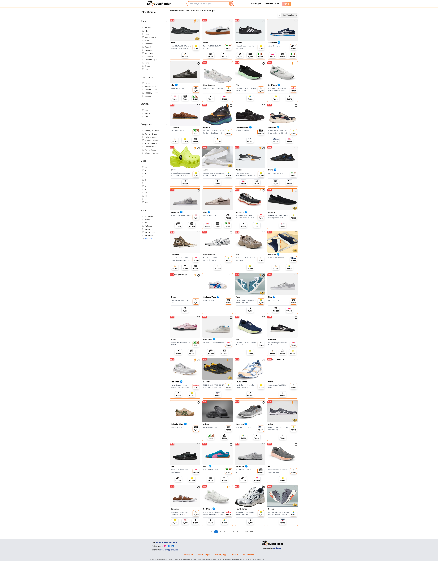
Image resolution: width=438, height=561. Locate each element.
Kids (146, 117)
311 (246, 532)
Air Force (148, 226)
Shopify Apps (221, 554)
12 (146, 199)
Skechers (149, 44)
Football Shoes (151, 143)
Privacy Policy (196, 559)
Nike (146, 31)
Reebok (148, 47)
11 (146, 196)
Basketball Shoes (152, 140)
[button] (154, 21)
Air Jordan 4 (150, 232)
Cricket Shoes (150, 147)
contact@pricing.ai (169, 550)
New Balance (150, 37)
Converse (149, 56)
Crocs (147, 66)
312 (251, 532)
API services (248, 554)
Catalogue (256, 4)
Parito (235, 554)
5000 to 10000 (151, 90)
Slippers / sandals (152, 153)
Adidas (148, 28)
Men (146, 110)
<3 (146, 167)
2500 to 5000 (150, 86)
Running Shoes (151, 134)
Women (148, 113)
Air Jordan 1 (150, 229)
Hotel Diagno (203, 554)
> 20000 (148, 96)
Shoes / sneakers (152, 131)
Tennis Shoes (150, 150)
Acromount (149, 216)
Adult (147, 223)
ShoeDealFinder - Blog (166, 542)
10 (146, 193)
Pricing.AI (188, 554)
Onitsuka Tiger (151, 60)
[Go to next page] (256, 531)
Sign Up (286, 4)
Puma (147, 34)
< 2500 (147, 83)
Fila (146, 69)
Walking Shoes (151, 137)
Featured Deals (272, 4)
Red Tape (149, 53)
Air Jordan (149, 50)
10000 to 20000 (151, 93)
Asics (147, 40)
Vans (147, 63)
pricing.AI (277, 548)
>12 (146, 202)
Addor (147, 220)
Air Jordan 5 (150, 236)
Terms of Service (183, 559)
